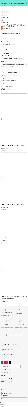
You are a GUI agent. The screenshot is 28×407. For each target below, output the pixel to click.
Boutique (7, 38)
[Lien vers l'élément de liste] (14, 351)
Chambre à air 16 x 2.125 (11, 80)
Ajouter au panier (12, 72)
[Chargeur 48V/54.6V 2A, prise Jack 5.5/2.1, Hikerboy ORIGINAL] (14, 255)
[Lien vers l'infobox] (7, 314)
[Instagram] (7, 362)
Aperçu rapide (3, 91)
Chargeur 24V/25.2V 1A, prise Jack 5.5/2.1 (13, 204)
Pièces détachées (14, 38)
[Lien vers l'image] (14, 337)
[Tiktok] (10, 362)
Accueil (2, 38)
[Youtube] (5, 362)
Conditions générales (5, 372)
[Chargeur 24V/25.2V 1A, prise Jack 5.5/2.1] (14, 164)
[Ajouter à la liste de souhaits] (6, 91)
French (8, 366)
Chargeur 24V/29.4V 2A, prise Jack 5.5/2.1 (13, 145)
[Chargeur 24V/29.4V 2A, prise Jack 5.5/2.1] (14, 105)
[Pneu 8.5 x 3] (14, 223)
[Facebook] (2, 362)
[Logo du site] (5, 6)
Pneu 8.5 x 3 (4, 237)
